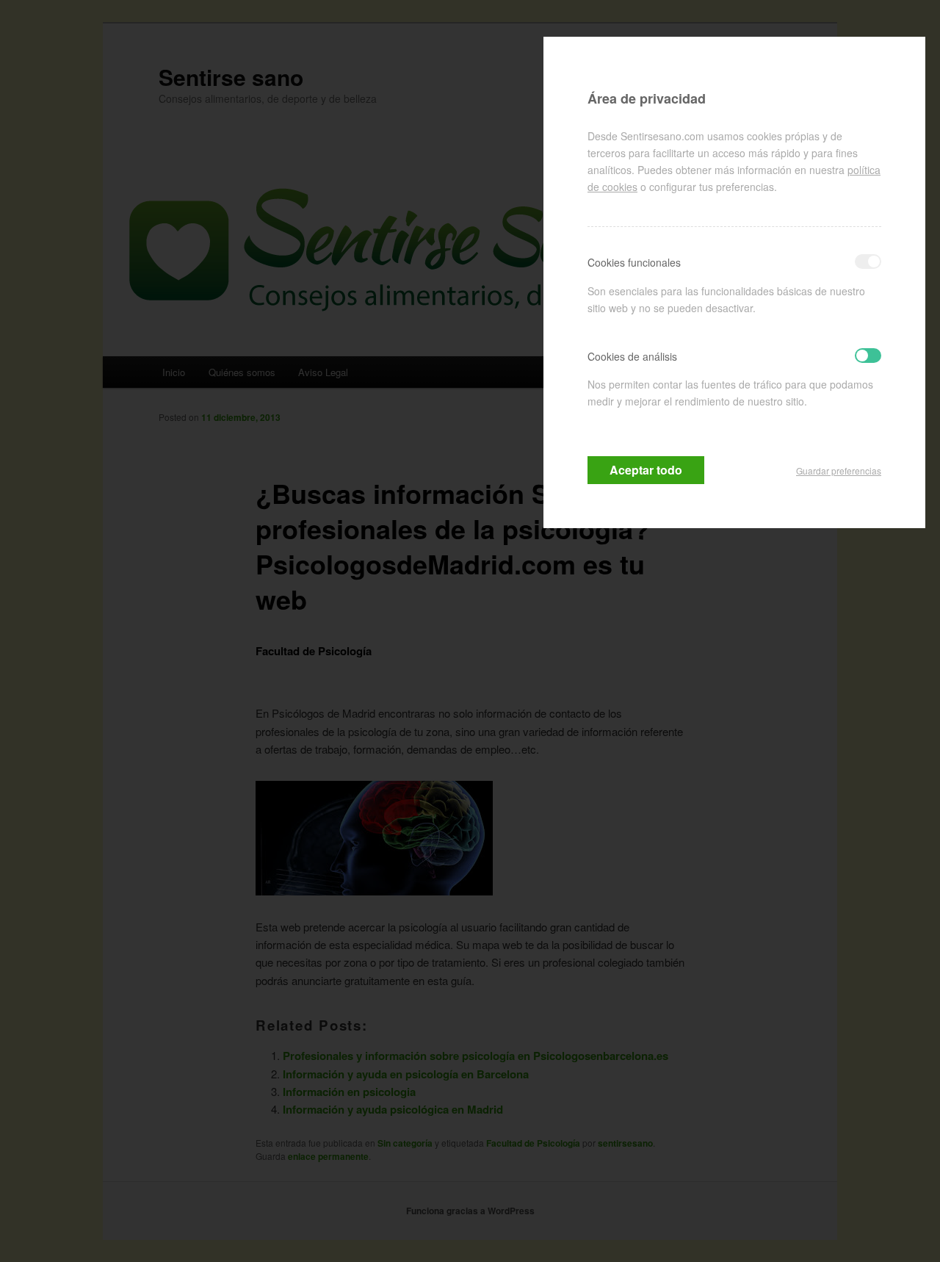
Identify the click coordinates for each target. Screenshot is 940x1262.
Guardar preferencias (838, 470)
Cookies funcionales (634, 262)
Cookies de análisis (632, 356)
